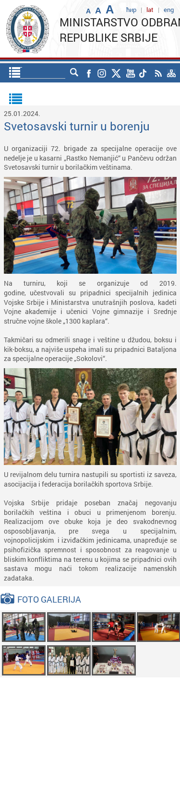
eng (169, 9)
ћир (131, 9)
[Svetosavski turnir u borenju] (24, 626)
